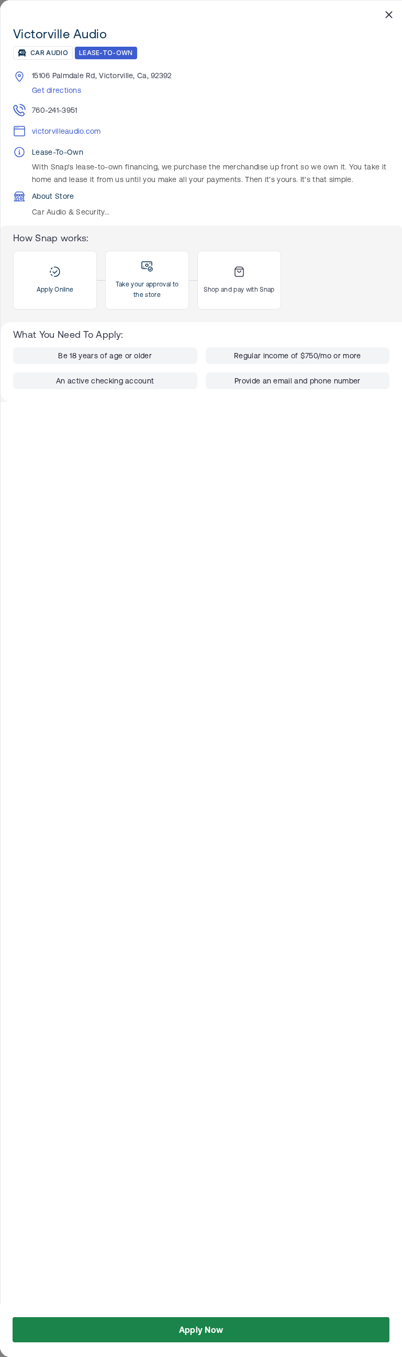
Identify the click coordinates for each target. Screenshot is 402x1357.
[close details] (388, 14)
